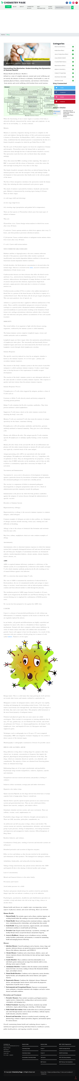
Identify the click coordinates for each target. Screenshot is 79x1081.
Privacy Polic (43, 1072)
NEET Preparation (41, 7)
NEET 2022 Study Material (65, 1057)
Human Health (26, 63)
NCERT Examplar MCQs (64, 1048)
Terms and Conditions (66, 1072)
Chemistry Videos (26, 1053)
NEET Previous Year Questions (66, 1062)
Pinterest (62, 101)
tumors (10, 636)
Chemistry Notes (26, 1048)
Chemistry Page (14, 2)
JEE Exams (43, 1057)
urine (31, 267)
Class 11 (42, 1048)
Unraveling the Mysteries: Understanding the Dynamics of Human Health (27, 69)
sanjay (19, 63)
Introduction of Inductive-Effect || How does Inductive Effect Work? (69, 113)
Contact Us (43, 1074)
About (22, 6)
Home (9, 6)
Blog (14, 6)
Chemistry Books (30, 7)
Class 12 (43, 1053)
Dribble (62, 97)
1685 (32, 63)
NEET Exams (43, 1062)
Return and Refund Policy (54, 1072)
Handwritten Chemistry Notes (29, 1057)
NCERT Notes (50, 7)
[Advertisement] (39, 21)
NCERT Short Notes (63, 1053)
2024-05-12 (10, 63)
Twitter (62, 88)
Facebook (62, 92)
